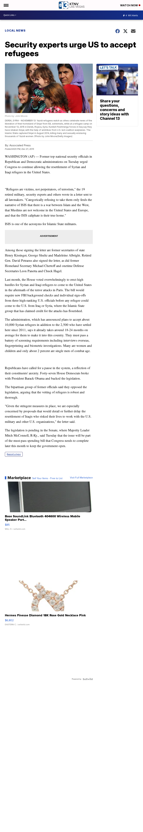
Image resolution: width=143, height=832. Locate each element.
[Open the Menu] (6, 5)
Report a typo (14, 454)
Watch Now (129, 5)
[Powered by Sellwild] (88, 679)
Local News (15, 30)
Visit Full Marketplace (81, 477)
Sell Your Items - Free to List (47, 478)
